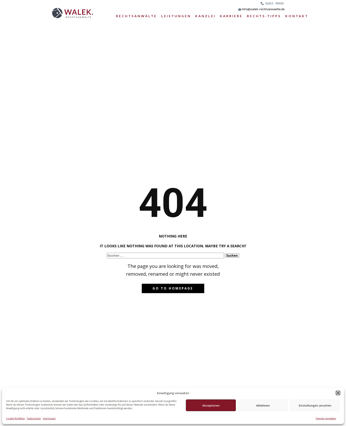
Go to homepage (173, 288)
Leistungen (176, 16)
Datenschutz (34, 418)
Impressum (49, 418)
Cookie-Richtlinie (15, 418)
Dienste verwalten (326, 418)
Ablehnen (263, 405)
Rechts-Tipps (264, 16)
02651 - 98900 (274, 3)
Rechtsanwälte (136, 16)
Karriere (231, 16)
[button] (338, 393)
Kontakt (296, 16)
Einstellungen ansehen (315, 405)
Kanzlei (205, 16)
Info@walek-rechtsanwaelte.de (263, 9)
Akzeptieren (211, 405)
